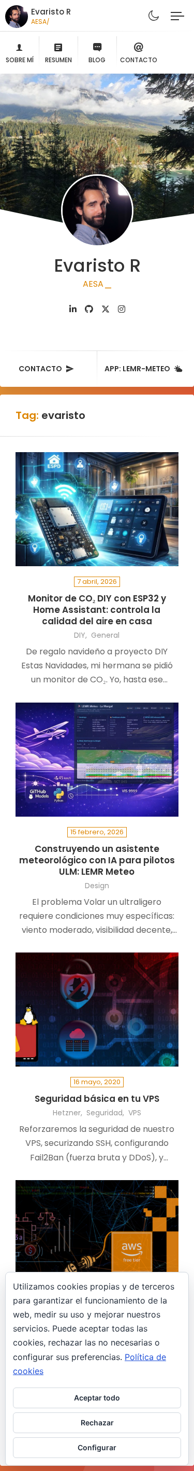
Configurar (97, 1447)
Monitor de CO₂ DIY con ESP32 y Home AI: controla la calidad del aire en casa (97, 610)
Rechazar (97, 1422)
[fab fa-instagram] (121, 309)
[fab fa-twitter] (105, 309)
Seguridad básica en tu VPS (97, 1099)
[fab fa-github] (89, 309)
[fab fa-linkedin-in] (73, 309)
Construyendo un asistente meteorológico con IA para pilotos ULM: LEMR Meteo (97, 860)
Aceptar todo (97, 1397)
